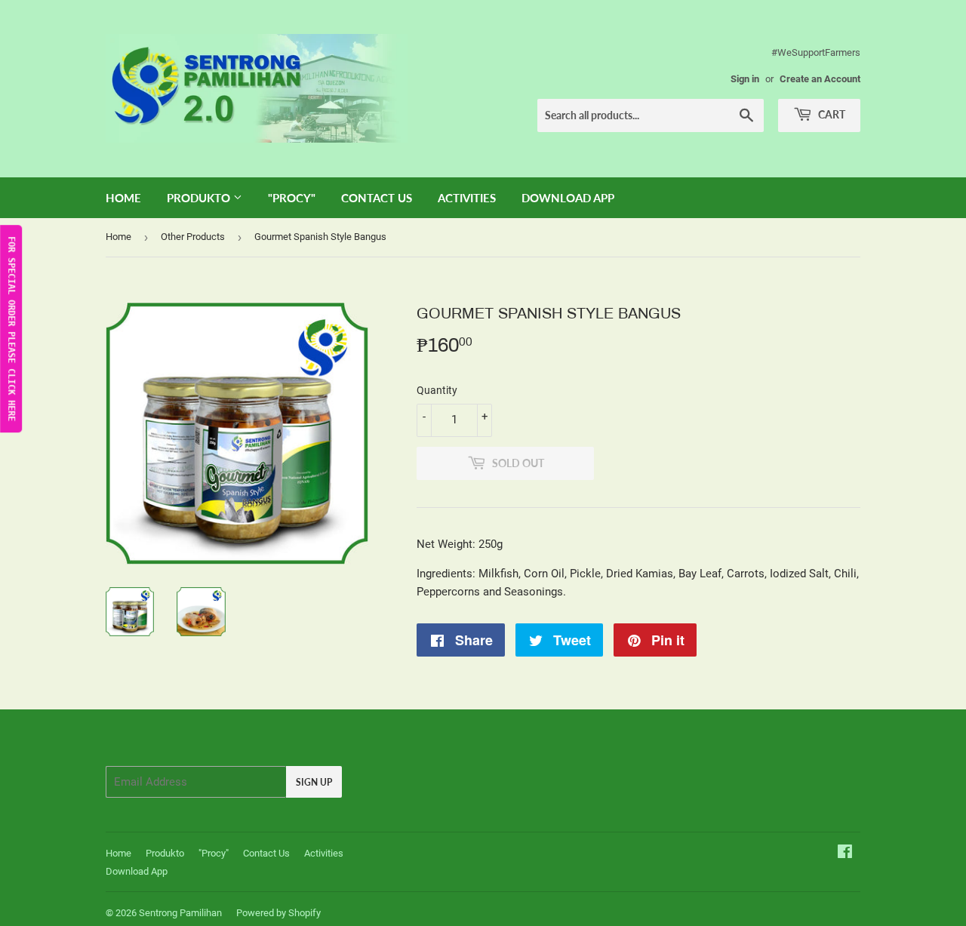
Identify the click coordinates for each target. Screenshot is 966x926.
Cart (830, 114)
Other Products (193, 236)
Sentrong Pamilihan (180, 912)
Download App (567, 198)
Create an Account (820, 79)
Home (123, 198)
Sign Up (314, 782)
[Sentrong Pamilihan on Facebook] (845, 853)
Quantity (437, 390)
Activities (467, 198)
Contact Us (376, 198)
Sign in (745, 79)
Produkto (200, 198)
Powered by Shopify (278, 912)
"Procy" (291, 198)
